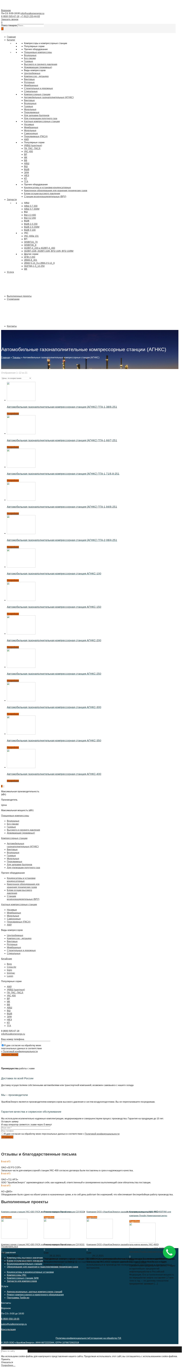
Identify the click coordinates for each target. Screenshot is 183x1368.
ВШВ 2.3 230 (30, 224)
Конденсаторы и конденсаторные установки (30, 1272)
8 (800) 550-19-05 (10, 1319)
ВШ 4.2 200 (30, 218)
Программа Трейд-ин (18, 1297)
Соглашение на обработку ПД (105, 1338)
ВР (25, 154)
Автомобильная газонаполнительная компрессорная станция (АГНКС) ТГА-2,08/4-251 (62, 540)
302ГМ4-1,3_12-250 (34, 266)
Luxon (10, 976)
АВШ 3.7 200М (31, 209)
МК (25, 157)
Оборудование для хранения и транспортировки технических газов (42, 1267)
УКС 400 (28, 151)
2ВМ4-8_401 (30, 260)
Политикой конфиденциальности (20, 1051)
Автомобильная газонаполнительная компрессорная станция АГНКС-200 (54, 640)
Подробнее (13, 414)
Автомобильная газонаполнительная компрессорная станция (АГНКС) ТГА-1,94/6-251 (62, 506)
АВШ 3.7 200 (30, 206)
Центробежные (32, 73)
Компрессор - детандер (19, 938)
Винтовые (29, 79)
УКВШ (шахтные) (33, 145)
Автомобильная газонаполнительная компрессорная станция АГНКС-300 (54, 707)
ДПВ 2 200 (29, 257)
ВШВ (26, 169)
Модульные (30, 130)
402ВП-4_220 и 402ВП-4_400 (39, 248)
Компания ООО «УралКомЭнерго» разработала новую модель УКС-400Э (122, 1211)
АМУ (26, 139)
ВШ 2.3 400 (30, 215)
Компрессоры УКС (16, 1275)
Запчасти (12, 199)
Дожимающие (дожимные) (38, 67)
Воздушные (30, 55)
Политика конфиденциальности (72, 1338)
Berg (9, 964)
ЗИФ (26, 172)
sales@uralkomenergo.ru (14, 1324)
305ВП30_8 (30, 245)
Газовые (28, 61)
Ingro (9, 970)
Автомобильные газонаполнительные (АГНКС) (49, 97)
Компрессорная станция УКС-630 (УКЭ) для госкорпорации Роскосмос (36, 1211)
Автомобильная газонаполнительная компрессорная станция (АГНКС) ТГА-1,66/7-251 (62, 440)
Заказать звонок (9, 19)
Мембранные (31, 85)
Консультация (8, 1329)
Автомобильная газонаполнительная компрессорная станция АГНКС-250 (54, 673)
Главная (5, 357)
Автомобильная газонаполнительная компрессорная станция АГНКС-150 (54, 606)
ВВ (25, 160)
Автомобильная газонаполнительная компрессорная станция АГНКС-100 (54, 573)
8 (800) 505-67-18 (10, 16)
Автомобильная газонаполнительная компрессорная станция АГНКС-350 (54, 740)
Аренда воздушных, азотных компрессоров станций (34, 1291)
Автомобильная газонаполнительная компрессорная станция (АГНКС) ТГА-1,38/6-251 (62, 406)
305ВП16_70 (31, 242)
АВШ (26, 163)
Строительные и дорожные (38, 88)
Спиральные (31, 91)
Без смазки (30, 58)
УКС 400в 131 (31, 236)
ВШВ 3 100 (30, 230)
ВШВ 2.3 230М (31, 227)
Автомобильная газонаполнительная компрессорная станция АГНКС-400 (54, 774)
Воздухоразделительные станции (24, 1264)
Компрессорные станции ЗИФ (23, 1278)
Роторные (29, 82)
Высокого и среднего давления (40, 64)
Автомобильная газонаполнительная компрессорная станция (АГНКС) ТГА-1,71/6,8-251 (63, 473)
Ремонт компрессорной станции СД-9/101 (64, 1211)
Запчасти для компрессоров (22, 1281)
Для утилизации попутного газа (23, 867)
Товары (16, 357)
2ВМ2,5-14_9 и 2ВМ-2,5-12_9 (39, 263)
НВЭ (26, 175)
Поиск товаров (9, 25)
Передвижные (14, 861)
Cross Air (11, 967)
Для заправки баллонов (19, 864)
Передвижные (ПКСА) (36, 136)
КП (25, 178)
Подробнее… (8, 1365)
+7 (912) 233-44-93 (30, 16)
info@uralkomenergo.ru (32, 13)
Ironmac (11, 973)
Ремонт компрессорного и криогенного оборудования (35, 1294)
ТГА (26, 181)
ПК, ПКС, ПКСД (32, 148)
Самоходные (31, 133)
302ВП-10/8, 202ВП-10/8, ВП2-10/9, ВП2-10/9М (48, 251)
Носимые (29, 124)
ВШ (26, 166)
